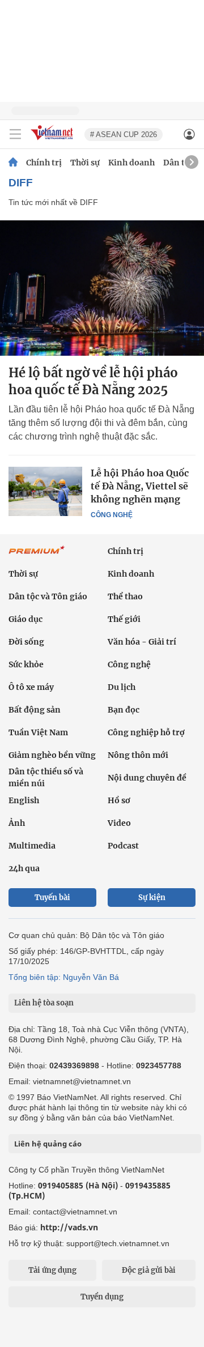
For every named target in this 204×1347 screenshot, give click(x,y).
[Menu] (15, 134)
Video (119, 823)
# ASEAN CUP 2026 (123, 134)
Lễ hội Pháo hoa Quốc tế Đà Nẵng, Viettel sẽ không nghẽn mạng (140, 486)
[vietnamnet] (53, 141)
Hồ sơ (119, 800)
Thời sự (85, 163)
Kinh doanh (131, 163)
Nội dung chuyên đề (147, 778)
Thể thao (125, 596)
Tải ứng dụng (52, 1270)
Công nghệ (112, 515)
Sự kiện (151, 897)
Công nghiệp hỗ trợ (146, 732)
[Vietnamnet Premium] (36, 556)
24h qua (24, 868)
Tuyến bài (52, 897)
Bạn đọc (123, 710)
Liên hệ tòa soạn (44, 1003)
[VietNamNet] (13, 162)
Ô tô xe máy (31, 687)
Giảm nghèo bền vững (52, 755)
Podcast (123, 846)
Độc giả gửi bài (149, 1270)
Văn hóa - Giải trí (142, 642)
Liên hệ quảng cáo (48, 1144)
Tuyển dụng (102, 1297)
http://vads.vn (69, 1227)
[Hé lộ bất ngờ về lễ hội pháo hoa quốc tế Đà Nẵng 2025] (102, 288)
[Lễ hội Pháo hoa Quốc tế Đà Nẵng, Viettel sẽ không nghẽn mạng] (45, 491)
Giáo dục (25, 619)
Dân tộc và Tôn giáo (47, 596)
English (23, 800)
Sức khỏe (26, 664)
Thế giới (124, 619)
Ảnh (16, 823)
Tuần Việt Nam (38, 732)
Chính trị (44, 163)
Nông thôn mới (138, 755)
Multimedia (32, 846)
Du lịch (121, 687)
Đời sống (26, 642)
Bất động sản (34, 710)
